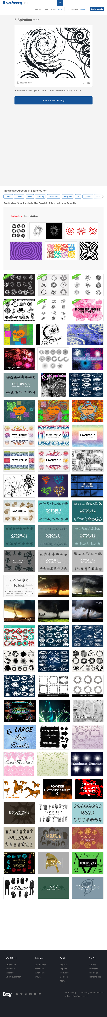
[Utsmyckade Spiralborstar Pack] (19, 285)
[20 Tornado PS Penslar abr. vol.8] (88, 586)
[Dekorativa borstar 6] (88, 737)
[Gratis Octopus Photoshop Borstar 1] (53, 511)
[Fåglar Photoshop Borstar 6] (53, 863)
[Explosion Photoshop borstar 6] (19, 813)
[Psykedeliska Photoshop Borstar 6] (18, 334)
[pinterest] (26, 994)
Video (53, 9)
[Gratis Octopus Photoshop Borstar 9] (88, 561)
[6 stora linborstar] (19, 737)
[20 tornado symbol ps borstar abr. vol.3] (53, 661)
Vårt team (93, 968)
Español (63, 968)
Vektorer (37, 9)
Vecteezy (10, 968)
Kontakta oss (95, 977)
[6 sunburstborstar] (87, 764)
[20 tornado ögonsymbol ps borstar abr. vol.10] (53, 636)
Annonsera (39, 968)
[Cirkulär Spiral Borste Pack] (53, 285)
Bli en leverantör (13, 977)
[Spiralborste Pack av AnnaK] (85, 334)
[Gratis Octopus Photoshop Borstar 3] (19, 536)
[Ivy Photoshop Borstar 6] (53, 888)
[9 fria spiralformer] (50, 334)
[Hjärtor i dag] (53, 486)
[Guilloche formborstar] (88, 686)
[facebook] (17, 994)
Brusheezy (11, 964)
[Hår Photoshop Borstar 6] (53, 838)
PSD (60, 9)
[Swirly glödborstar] (19, 358)
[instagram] (30, 994)
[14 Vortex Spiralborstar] (88, 358)
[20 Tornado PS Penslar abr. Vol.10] (53, 611)
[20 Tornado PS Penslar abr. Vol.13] (88, 611)
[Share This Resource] (89, 82)
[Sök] (60, 2)
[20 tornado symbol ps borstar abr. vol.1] (88, 661)
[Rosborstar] (88, 310)
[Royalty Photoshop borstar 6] (19, 863)
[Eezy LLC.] (7, 994)
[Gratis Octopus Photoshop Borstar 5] (88, 536)
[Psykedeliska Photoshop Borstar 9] (88, 411)
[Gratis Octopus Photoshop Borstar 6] (20, 385)
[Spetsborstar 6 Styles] (18, 764)
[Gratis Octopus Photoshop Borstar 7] (19, 561)
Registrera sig (97, 9)
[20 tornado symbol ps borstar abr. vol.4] (88, 636)
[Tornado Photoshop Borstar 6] (88, 888)
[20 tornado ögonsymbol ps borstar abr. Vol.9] (19, 636)
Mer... (62, 981)
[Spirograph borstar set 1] (53, 358)
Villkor (67, 996)
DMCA (38, 977)
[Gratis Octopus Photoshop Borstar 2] (88, 511)
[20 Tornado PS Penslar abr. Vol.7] (53, 586)
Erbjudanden (40, 964)
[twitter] (21, 994)
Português (65, 973)
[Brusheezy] (12, 3)
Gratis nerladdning (55, 100)
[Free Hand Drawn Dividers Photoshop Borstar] (19, 586)
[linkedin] (40, 994)
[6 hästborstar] (21, 789)
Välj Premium (72, 9)
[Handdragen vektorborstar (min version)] (88, 460)
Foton (46, 9)
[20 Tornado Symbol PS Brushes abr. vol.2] (19, 661)
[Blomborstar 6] (52, 764)
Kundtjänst (39, 973)
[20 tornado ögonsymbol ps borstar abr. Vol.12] (19, 686)
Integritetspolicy (79, 996)
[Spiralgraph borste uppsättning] (53, 385)
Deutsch (64, 977)
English (63, 964)
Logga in (83, 9)
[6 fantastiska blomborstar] (88, 711)
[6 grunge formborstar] (54, 737)
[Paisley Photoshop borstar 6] (88, 838)
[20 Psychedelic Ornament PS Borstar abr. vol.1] (19, 711)
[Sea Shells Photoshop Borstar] (19, 511)
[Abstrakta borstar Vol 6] (54, 711)
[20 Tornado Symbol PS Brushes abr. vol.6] (86, 385)
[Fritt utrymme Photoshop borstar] (87, 486)
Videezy (10, 973)
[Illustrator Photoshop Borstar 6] (88, 863)
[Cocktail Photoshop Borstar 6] (53, 813)
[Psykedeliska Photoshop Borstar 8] (53, 411)
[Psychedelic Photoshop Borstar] (19, 436)
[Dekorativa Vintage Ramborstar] (53, 686)
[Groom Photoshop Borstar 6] (19, 888)
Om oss (92, 964)
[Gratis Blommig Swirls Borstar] (19, 486)
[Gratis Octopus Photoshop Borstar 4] (53, 536)
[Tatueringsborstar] (19, 310)
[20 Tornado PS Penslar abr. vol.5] (19, 611)
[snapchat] (35, 994)
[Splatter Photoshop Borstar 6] (89, 789)
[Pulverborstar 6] (57, 789)
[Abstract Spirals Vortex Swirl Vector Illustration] (18, 231)
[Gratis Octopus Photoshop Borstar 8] (53, 561)
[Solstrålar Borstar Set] (88, 285)
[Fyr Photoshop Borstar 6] (19, 838)
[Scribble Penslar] (53, 310)
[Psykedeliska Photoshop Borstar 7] (19, 411)
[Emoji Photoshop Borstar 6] (88, 813)
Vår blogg (93, 973)
